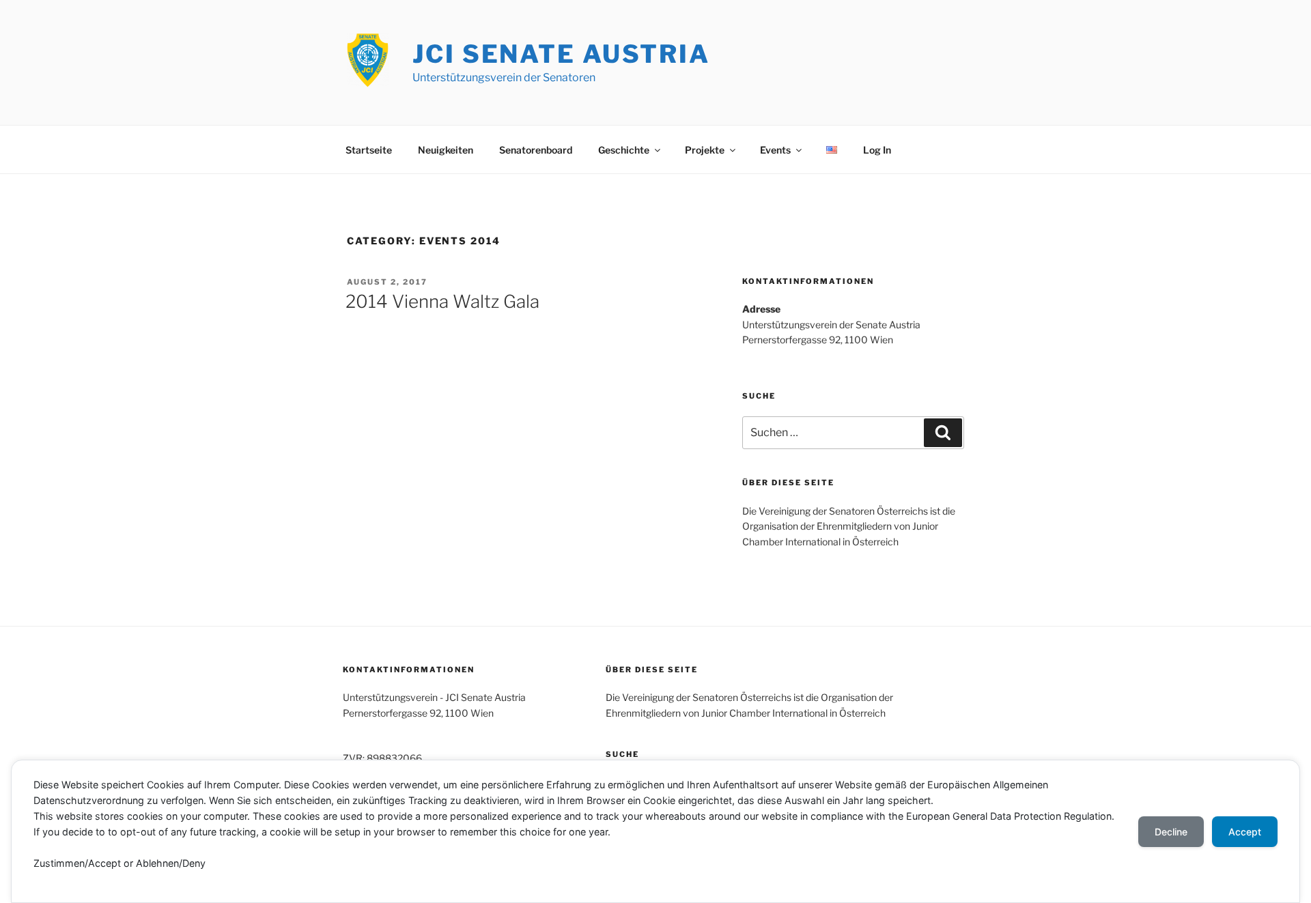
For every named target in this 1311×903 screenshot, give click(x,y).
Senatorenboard (535, 150)
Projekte (704, 150)
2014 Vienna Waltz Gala (442, 301)
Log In (877, 150)
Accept (1244, 831)
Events (775, 150)
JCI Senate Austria (561, 54)
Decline (1171, 831)
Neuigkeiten (445, 150)
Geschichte (623, 150)
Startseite (369, 150)
